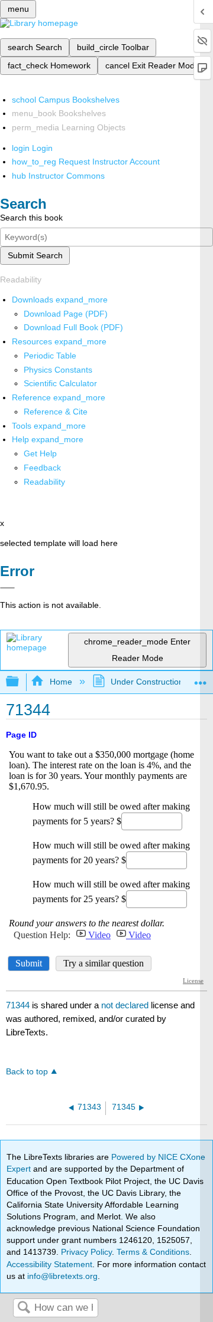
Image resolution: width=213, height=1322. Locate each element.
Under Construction (147, 681)
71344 (18, 1005)
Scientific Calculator (60, 383)
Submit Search (35, 255)
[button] (42, 467)
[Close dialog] (7, 587)
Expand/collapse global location (200, 678)
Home (60, 681)
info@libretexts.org (61, 1276)
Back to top (27, 1071)
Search (23, 1308)
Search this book (31, 217)
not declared (126, 1005)
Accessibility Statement (49, 1264)
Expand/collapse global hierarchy (20, 682)
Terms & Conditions (153, 1252)
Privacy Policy (86, 1252)
